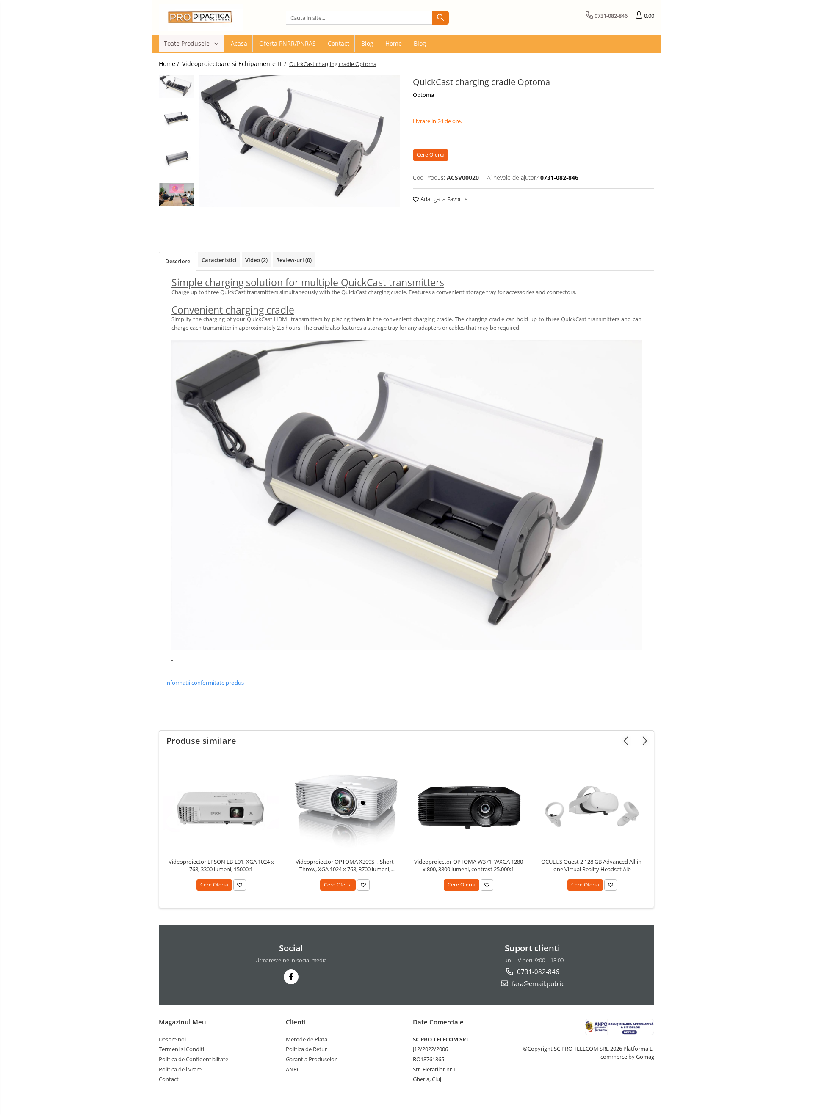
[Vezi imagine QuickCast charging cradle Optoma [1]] (176, 120)
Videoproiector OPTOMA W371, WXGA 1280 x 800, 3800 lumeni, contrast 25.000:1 (468, 865)
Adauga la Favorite (443, 199)
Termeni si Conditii (182, 1049)
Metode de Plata (306, 1039)
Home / (170, 64)
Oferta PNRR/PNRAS (287, 43)
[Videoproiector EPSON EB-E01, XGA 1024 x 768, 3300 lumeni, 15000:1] (221, 806)
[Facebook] (291, 976)
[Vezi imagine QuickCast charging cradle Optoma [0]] (176, 86)
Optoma (423, 95)
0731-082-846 (537, 971)
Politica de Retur (306, 1049)
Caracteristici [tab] (219, 260)
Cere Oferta (431, 154)
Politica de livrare (180, 1069)
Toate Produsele (187, 43)
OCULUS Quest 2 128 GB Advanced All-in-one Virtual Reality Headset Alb (592, 865)
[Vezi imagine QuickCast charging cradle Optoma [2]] (176, 158)
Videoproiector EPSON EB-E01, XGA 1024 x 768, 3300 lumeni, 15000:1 (221, 865)
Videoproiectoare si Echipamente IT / (235, 64)
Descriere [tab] (177, 261)
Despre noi (172, 1039)
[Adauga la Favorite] (239, 885)
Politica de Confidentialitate (193, 1059)
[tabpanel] (299, 141)
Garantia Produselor (311, 1059)
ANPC (293, 1069)
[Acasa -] (201, 17)
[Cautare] (440, 18)
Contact (338, 43)
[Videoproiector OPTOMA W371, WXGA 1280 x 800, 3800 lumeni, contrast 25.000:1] (468, 806)
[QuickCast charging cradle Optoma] (299, 141)
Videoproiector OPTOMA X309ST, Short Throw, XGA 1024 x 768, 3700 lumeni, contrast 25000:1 (345, 865)
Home (393, 43)
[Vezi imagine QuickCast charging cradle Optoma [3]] (176, 194)
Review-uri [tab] (294, 260)
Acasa (239, 43)
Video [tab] (256, 260)
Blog (367, 43)
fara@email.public (537, 983)
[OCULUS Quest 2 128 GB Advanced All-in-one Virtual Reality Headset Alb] (592, 806)
